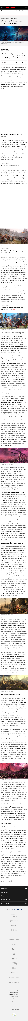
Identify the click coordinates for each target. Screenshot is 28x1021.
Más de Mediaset (6, 899)
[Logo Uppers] (14, 958)
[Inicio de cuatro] (2, 7)
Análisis (7, 10)
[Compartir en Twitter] (20, 62)
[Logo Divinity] (14, 930)
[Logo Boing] (14, 944)
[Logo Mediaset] (14, 910)
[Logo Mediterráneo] (14, 982)
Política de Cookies (14, 996)
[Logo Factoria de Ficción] (14, 939)
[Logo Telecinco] (14, 920)
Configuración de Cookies (14, 994)
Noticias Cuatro (5, 903)
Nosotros (4, 888)
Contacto (14, 1001)
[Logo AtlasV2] (14, 972)
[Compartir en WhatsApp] (16, 62)
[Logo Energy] (14, 949)
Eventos (24, 10)
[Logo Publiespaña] (14, 977)
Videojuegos (8, 881)
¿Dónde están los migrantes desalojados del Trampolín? (13, 5)
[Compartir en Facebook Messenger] (23, 62)
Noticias (3, 10)
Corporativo (4, 892)
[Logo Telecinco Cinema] (14, 963)
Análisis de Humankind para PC (10, 165)
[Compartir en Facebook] (26, 62)
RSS (14, 999)
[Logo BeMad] (14, 954)
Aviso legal (14, 988)
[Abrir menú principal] (26, 7)
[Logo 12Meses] (14, 968)
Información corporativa (14, 990)
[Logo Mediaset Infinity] (14, 916)
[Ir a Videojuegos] (10, 7)
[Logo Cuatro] (14, 925)
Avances (12, 10)
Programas (4, 896)
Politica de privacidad (14, 992)
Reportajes (18, 10)
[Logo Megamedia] (15, 1009)
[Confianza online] (14, 1016)
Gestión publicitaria (14, 998)
